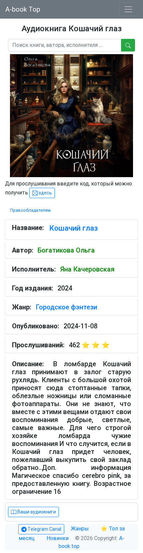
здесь (45, 192)
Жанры (80, 528)
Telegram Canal (44, 529)
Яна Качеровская (87, 269)
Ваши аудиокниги (36, 511)
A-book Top (22, 9)
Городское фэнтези (66, 307)
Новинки (58, 538)
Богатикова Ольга (66, 250)
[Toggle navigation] (128, 9)
